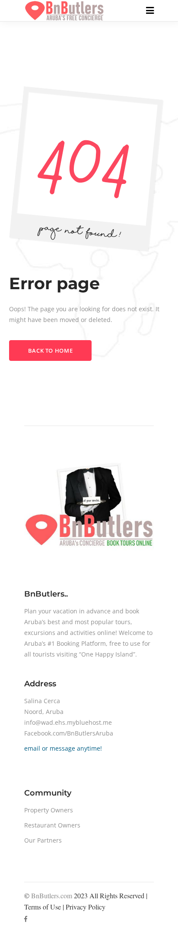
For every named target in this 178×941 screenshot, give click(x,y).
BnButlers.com (51, 895)
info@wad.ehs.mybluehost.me (68, 722)
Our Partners (43, 840)
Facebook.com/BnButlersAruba (68, 733)
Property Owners (48, 810)
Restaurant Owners (52, 825)
